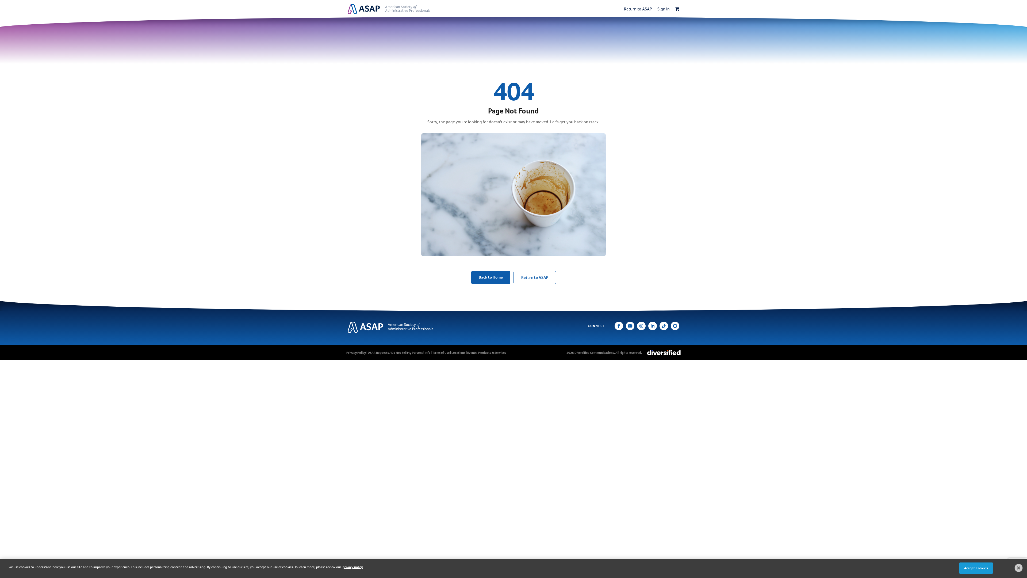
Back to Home (491, 277)
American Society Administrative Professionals (407, 8)
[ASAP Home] (403, 327)
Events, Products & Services (486, 353)
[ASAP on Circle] (675, 326)
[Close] (1019, 568)
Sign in (663, 9)
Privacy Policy (356, 353)
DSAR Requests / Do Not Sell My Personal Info (399, 353)
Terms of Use (441, 353)
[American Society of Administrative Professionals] (366, 9)
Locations (458, 353)
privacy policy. (353, 567)
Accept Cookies (976, 568)
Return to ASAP (638, 9)
